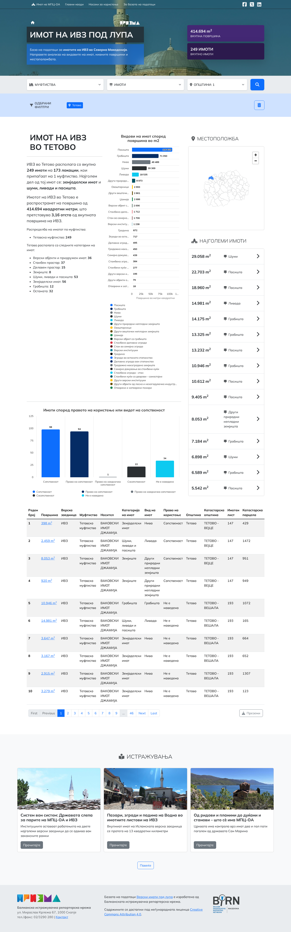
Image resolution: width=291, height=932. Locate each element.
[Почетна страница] (32, 22)
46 (132, 713)
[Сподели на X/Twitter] (252, 4)
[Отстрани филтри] (259, 105)
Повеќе (145, 865)
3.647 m (48, 638)
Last (154, 713)
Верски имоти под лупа (155, 897)
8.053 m (48, 558)
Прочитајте (31, 845)
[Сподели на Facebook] (244, 4)
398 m (46, 523)
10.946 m (49, 603)
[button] (256, 155)
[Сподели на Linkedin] (259, 4)
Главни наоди (74, 4)
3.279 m (48, 691)
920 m (46, 581)
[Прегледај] (257, 84)
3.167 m (48, 656)
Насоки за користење (103, 4)
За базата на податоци (139, 4)
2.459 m (48, 541)
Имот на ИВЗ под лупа (81, 35)
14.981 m (49, 621)
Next (142, 713)
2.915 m (48, 673)
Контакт (62, 917)
